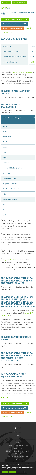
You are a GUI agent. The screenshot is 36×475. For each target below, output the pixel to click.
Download (6, 32)
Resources (18, 454)
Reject (12, 472)
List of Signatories (12, 28)
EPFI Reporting (5, 2)
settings (16, 469)
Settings (20, 472)
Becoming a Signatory (18, 456)
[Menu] (32, 2)
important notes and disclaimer (22, 72)
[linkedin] (18, 435)
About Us (18, 448)
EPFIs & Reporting (13, 12)
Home (3, 12)
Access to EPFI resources (19, 2)
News (18, 459)
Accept (5, 472)
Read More (4, 398)
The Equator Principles (18, 445)
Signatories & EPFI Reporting (18, 451)
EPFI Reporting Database (14, 24)
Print (27, 28)
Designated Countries (9, 260)
